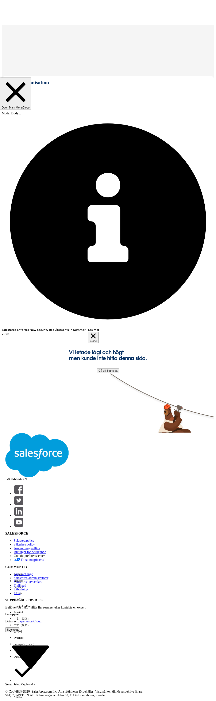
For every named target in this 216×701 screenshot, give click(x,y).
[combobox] (30, 656)
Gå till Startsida (108, 370)
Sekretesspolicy (24, 540)
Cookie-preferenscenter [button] (29, 556)
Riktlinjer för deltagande (30, 552)
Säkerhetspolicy (24, 544)
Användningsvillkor (27, 548)
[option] (24, 574)
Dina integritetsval (33, 560)
